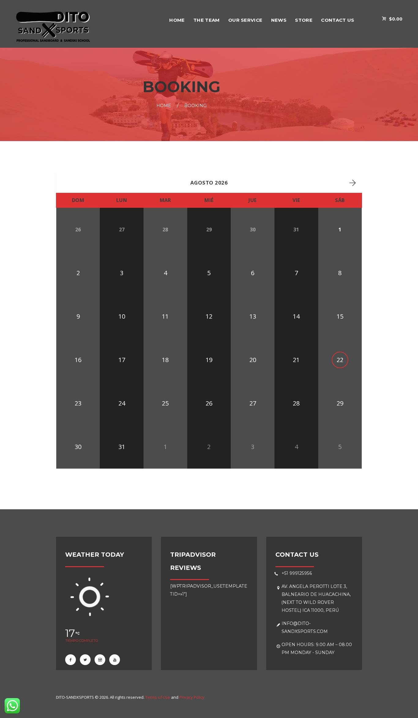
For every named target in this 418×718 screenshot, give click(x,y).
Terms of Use (157, 697)
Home (163, 106)
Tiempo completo (81, 640)
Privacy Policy (191, 697)
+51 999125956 (297, 573)
